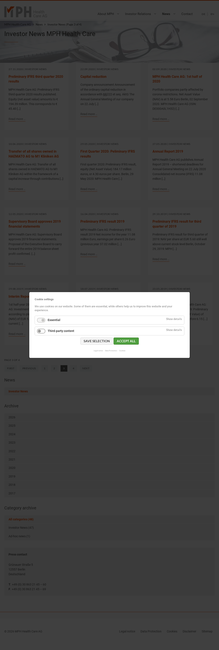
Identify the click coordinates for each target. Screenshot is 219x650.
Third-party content (61, 331)
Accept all (126, 341)
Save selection (97, 341)
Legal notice (98, 351)
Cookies (122, 351)
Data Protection (111, 351)
